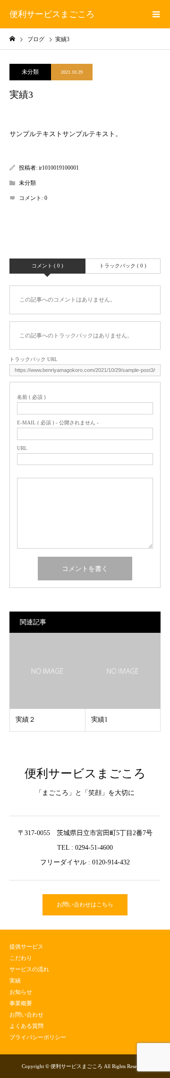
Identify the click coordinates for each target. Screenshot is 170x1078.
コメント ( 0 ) (47, 265)
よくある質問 (26, 1026)
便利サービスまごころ (51, 14)
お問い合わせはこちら (85, 904)
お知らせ (20, 992)
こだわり (20, 958)
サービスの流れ (29, 969)
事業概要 (20, 1003)
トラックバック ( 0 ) (122, 265)
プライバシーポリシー (37, 1037)
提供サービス (26, 946)
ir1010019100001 (59, 167)
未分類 (30, 72)
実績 (15, 980)
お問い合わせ (26, 1014)
